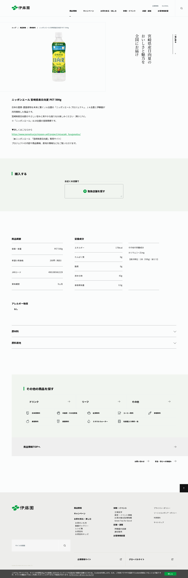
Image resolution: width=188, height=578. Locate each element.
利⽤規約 (157, 517)
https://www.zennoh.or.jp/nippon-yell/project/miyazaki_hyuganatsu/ (46, 134)
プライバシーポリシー (162, 508)
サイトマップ (159, 522)
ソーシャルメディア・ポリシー (165, 513)
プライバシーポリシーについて (81, 574)
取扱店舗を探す (96, 191)
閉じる (170, 574)
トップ (14, 27)
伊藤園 (21, 8)
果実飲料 (33, 27)
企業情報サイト (84, 559)
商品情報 (23, 27)
